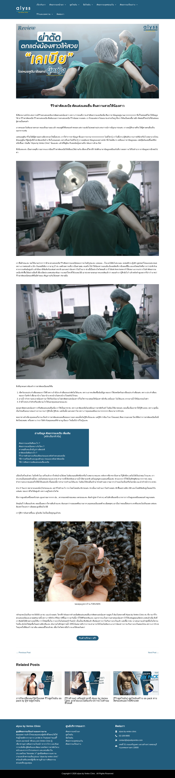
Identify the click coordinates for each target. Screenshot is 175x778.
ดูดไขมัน (69, 735)
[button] (65, 4)
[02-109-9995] (122, 735)
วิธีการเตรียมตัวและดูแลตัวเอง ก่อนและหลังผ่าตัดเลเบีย (41, 459)
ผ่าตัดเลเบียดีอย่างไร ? (28, 453)
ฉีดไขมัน (69, 738)
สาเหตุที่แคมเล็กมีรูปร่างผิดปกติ (32, 449)
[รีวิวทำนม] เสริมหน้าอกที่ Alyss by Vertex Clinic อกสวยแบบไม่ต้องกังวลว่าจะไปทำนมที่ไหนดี (87, 700)
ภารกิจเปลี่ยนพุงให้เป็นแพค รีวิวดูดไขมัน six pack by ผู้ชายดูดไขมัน (39, 699)
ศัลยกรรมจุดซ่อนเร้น (74, 741)
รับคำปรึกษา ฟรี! (87, 638)
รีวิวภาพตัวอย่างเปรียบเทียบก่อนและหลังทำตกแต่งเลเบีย (42, 456)
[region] (31, 760)
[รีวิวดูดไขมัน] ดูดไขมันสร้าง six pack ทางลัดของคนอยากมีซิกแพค (135, 699)
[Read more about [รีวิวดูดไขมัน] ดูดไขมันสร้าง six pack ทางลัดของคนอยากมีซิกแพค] (136, 683)
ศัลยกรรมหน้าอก (73, 732)
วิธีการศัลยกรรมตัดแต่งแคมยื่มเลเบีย (34, 462)
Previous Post (23, 653)
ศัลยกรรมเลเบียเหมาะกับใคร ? (31, 446)
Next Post (153, 653)
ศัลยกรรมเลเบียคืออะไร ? (29, 443)
